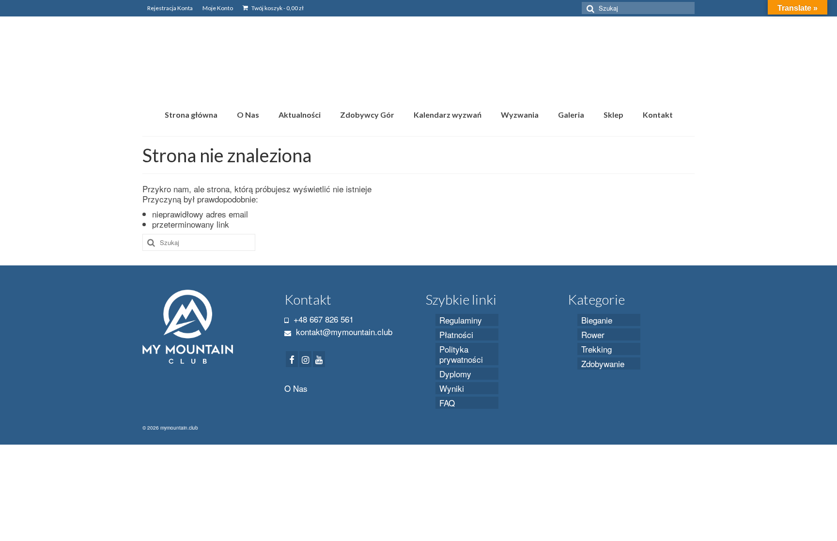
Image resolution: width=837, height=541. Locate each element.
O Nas (296, 388)
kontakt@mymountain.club (343, 331)
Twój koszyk (277, 8)
